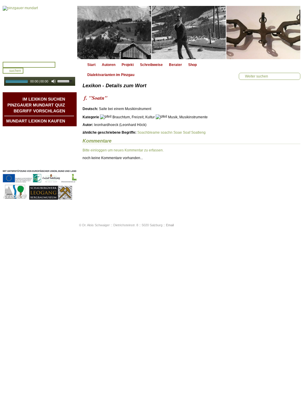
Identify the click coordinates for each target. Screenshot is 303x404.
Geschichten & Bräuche (45, 138)
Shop (192, 65)
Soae (177, 132)
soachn (167, 132)
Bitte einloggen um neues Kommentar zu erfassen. (123, 150)
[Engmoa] (189, 32)
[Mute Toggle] (53, 81)
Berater (175, 65)
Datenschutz (54, 162)
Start (91, 65)
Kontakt (58, 150)
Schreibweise (151, 65)
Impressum (55, 156)
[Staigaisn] (263, 32)
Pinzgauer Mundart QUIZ (36, 105)
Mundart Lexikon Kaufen (35, 121)
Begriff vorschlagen (39, 111)
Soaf (186, 132)
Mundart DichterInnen (47, 132)
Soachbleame (148, 132)
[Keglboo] (114, 32)
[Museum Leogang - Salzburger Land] (50, 198)
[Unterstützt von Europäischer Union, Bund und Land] (40, 183)
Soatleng (198, 132)
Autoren (108, 65)
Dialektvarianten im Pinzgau (110, 75)
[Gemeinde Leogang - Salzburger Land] (15, 198)
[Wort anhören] (279, 110)
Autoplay (43, 87)
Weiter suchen (256, 76)
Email (170, 225)
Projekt (128, 65)
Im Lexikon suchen (43, 99)
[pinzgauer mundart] (40, 32)
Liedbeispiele (54, 144)
